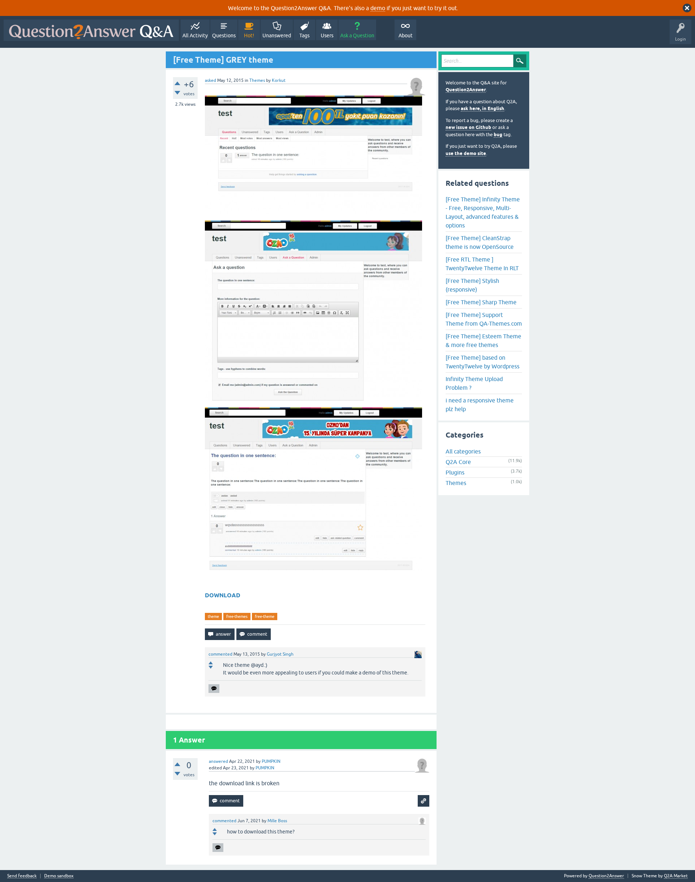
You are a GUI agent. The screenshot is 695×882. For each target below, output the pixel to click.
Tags (304, 35)
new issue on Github (468, 127)
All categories (463, 451)
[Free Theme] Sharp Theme (481, 302)
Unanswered (276, 35)
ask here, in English (482, 108)
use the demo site (466, 153)
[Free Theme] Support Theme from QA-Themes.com (484, 319)
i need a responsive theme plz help (480, 404)
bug (498, 134)
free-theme (264, 616)
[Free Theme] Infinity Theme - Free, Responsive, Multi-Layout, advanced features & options (483, 212)
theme (213, 616)
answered (218, 761)
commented (220, 654)
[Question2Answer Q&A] (91, 30)
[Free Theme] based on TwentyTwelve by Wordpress (482, 361)
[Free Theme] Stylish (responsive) (472, 285)
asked (210, 80)
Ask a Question (357, 35)
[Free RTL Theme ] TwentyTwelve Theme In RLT (482, 263)
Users (327, 35)
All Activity (195, 35)
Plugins (455, 472)
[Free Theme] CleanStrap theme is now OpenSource (480, 242)
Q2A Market (676, 875)
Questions (224, 35)
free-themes (237, 616)
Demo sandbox (58, 876)
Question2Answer (466, 89)
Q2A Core (458, 462)
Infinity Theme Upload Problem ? (474, 383)
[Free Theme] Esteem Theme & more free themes (483, 340)
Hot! (249, 35)
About (406, 35)
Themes (257, 80)
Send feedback (22, 876)
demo (377, 8)
